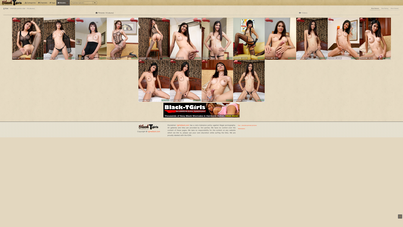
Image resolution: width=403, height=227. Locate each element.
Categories (31, 3)
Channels (43, 3)
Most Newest (375, 8)
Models (63, 3)
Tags (53, 3)
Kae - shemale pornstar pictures (247, 125)
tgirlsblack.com (154, 131)
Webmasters (241, 128)
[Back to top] (400, 216)
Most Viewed (394, 8)
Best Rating (384, 8)
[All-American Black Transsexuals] (201, 117)
